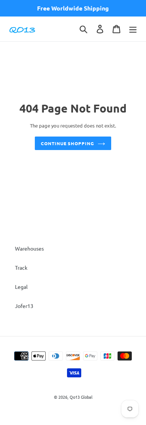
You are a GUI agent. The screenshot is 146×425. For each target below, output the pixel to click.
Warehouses (29, 248)
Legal (21, 286)
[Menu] (133, 29)
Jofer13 (24, 305)
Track (21, 267)
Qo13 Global (81, 397)
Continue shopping (67, 143)
